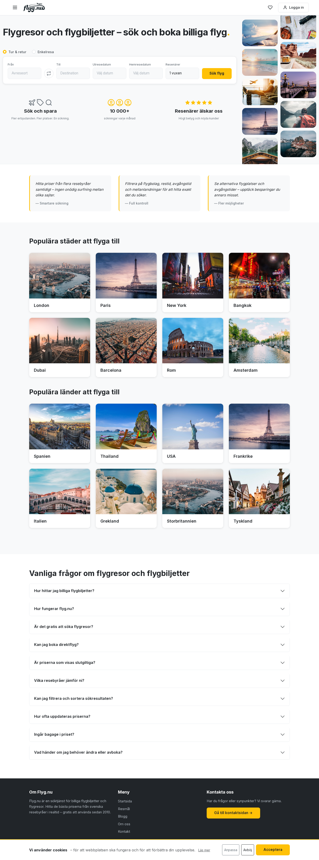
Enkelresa (46, 52)
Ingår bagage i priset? (54, 734)
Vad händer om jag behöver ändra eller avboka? (78, 752)
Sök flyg (216, 73)
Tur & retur (17, 52)
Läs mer (204, 850)
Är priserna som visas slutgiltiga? (64, 662)
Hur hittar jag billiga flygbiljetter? (64, 590)
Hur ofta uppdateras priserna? (62, 716)
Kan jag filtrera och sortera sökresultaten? (73, 698)
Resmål (124, 809)
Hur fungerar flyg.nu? (54, 608)
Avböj (247, 850)
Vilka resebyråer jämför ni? (59, 680)
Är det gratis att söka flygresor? (63, 626)
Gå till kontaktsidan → (233, 813)
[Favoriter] (270, 7)
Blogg (122, 816)
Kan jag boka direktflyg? (56, 644)
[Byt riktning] (48, 73)
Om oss (124, 824)
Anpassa (230, 850)
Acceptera (272, 849)
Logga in (296, 7)
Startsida (125, 801)
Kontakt (124, 831)
